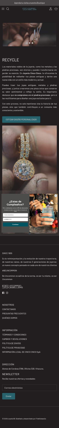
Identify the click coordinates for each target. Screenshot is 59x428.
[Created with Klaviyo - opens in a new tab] (29, 233)
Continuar (15, 224)
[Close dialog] (55, 195)
